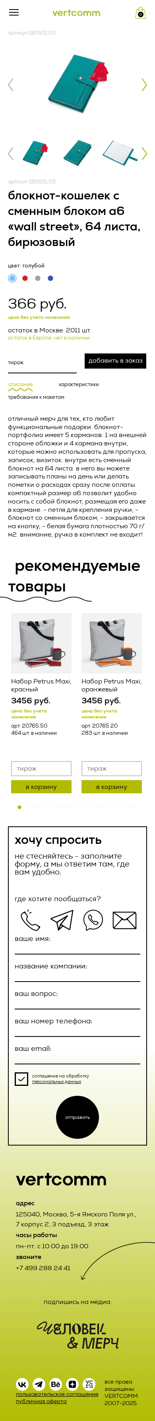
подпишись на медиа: (78, 1302)
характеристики (79, 384)
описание (20, 384)
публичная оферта (41, 1401)
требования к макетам (36, 397)
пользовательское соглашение (57, 1394)
